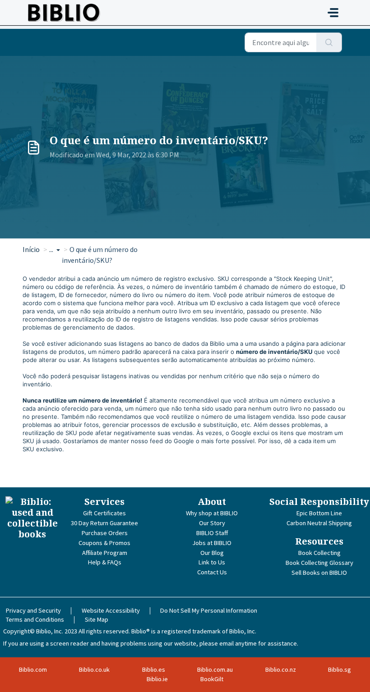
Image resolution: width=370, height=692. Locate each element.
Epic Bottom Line (319, 513)
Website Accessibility (111, 610)
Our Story (212, 523)
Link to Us (212, 562)
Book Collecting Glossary (319, 563)
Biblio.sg (339, 669)
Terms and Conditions (35, 619)
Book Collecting (319, 553)
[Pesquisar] (329, 42)
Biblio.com (33, 669)
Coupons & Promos (104, 543)
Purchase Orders (105, 533)
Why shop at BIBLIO (212, 513)
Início (31, 249)
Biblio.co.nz (280, 669)
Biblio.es (153, 669)
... (52, 249)
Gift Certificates (104, 513)
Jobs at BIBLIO (211, 543)
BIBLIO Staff (212, 533)
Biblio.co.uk (94, 669)
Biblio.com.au (215, 669)
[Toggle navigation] (333, 13)
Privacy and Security (33, 610)
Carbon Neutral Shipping (319, 523)
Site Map (96, 619)
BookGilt (211, 679)
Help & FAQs (104, 562)
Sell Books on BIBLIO (319, 572)
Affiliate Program (104, 553)
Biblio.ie (157, 679)
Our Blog (212, 553)
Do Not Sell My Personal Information (208, 610)
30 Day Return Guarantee (104, 523)
